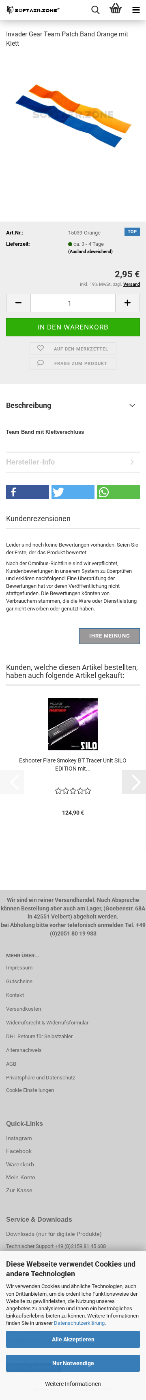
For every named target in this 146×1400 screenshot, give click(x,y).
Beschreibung (28, 405)
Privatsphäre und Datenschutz (40, 1078)
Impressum (19, 968)
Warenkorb (20, 1164)
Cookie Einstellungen (30, 1090)
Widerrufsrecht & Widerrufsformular (47, 1023)
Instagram (19, 1138)
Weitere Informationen (73, 1384)
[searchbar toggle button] (95, 10)
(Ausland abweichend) (90, 251)
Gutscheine (19, 981)
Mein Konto (20, 1177)
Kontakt (15, 995)
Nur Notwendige (73, 1363)
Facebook (19, 1151)
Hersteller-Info (30, 462)
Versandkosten (23, 1009)
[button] (18, 303)
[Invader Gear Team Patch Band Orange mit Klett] (73, 116)
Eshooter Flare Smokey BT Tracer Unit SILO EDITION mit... (73, 764)
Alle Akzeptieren (73, 1339)
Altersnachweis (24, 1050)
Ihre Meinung (109, 636)
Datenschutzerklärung (79, 1323)
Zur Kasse (19, 1190)
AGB (11, 1064)
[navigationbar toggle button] (136, 10)
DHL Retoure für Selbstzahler (39, 1036)
